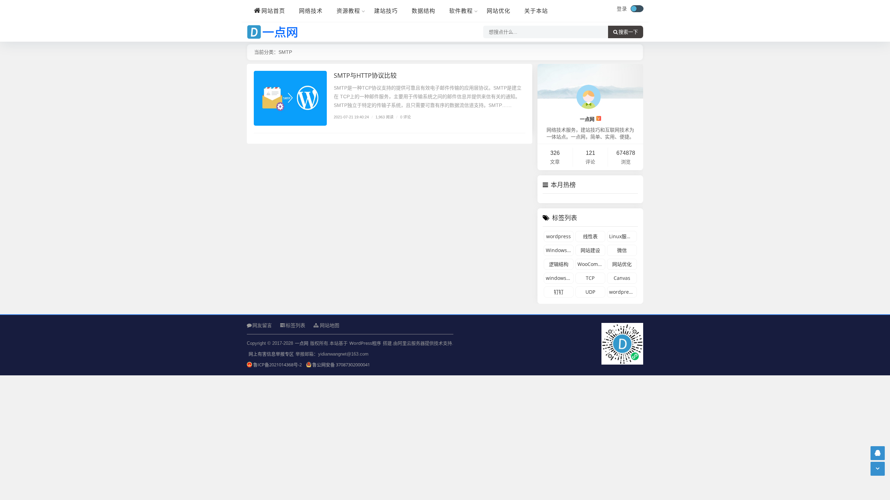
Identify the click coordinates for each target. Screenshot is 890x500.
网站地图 (328, 325)
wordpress (558, 236)
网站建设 (590, 250)
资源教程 (348, 11)
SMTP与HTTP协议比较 (365, 75)
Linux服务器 (622, 236)
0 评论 (405, 116)
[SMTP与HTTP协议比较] (290, 98)
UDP (590, 292)
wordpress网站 (623, 292)
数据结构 (423, 11)
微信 (622, 250)
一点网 (590, 119)
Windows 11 (560, 250)
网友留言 (262, 325)
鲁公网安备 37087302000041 (341, 364)
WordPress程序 (365, 343)
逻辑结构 (558, 264)
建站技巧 (386, 11)
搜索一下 (628, 32)
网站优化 (498, 11)
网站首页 (273, 11)
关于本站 (536, 11)
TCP (590, 278)
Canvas (622, 278)
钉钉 (559, 292)
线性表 (590, 236)
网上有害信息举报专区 (271, 354)
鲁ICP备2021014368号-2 (278, 364)
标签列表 (295, 325)
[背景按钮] (637, 8)
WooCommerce (591, 264)
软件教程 (461, 11)
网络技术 (311, 11)
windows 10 (559, 278)
